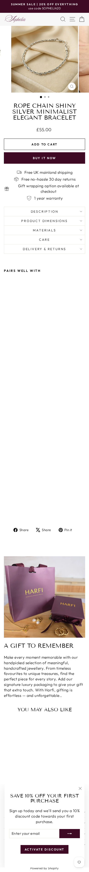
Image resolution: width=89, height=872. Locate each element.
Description (44, 211)
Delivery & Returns (44, 249)
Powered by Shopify (44, 868)
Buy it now (44, 158)
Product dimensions (44, 221)
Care (44, 240)
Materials (44, 230)
